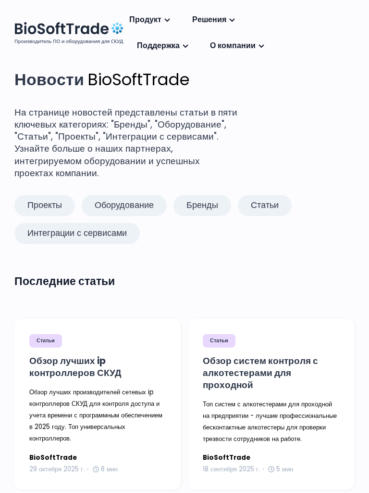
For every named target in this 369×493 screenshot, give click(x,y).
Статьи (46, 340)
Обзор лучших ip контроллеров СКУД (75, 367)
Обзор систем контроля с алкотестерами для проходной (260, 373)
